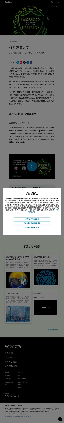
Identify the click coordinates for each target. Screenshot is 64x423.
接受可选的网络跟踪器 (32, 219)
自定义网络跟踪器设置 (32, 227)
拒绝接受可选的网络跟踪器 (32, 223)
